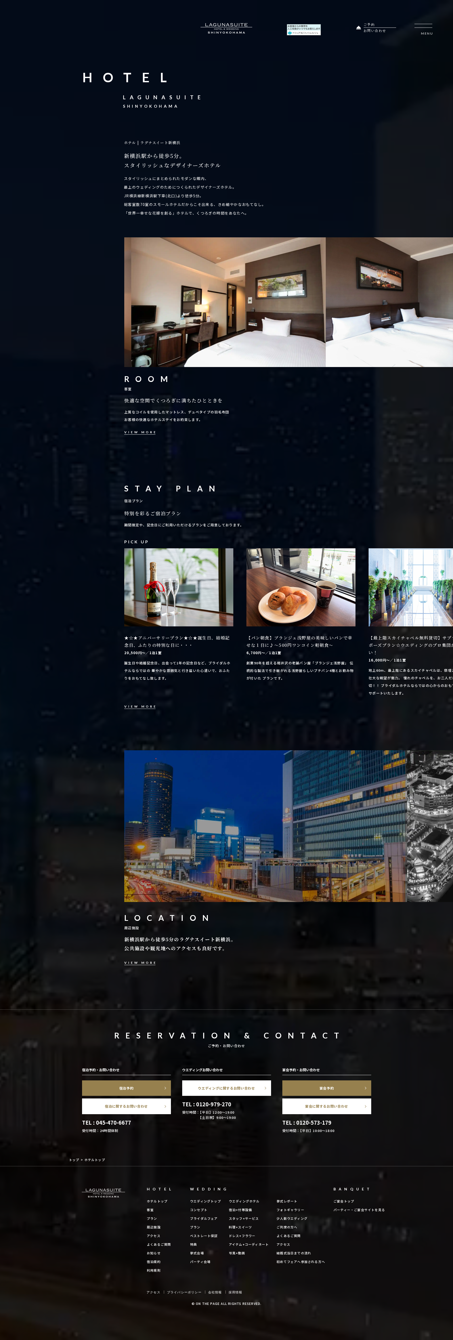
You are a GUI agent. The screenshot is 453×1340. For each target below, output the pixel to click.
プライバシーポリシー (184, 1292)
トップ (74, 1159)
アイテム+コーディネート (249, 1244)
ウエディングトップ (205, 1201)
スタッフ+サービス (244, 1218)
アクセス (153, 1235)
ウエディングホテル (244, 1201)
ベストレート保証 (204, 1235)
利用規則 (154, 1270)
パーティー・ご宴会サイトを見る (359, 1209)
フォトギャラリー (290, 1209)
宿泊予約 (126, 1088)
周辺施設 (154, 1227)
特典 (193, 1244)
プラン (152, 1218)
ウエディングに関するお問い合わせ (226, 1088)
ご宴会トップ (343, 1201)
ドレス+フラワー (242, 1235)
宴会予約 (327, 1088)
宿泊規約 (154, 1261)
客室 (150, 1209)
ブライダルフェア (204, 1218)
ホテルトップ (157, 1201)
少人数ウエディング (292, 1218)
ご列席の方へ (287, 1227)
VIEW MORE (140, 432)
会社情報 (215, 1292)
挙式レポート (287, 1201)
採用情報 (235, 1292)
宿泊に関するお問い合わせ (126, 1106)
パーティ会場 (200, 1261)
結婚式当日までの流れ (294, 1253)
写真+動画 (237, 1253)
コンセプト (198, 1209)
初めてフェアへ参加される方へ (301, 1261)
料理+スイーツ (240, 1227)
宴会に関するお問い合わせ (326, 1106)
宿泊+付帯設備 (240, 1209)
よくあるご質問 (159, 1244)
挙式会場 (197, 1253)
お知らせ (154, 1253)
